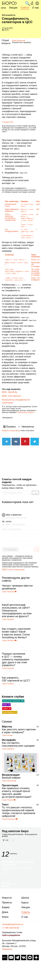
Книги (5, 916)
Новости (7, 897)
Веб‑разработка (8, 417)
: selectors (11, 396)
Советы (24, 7)
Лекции (13, 7)
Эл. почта (6, 521)
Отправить (10, 549)
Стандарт (8, 122)
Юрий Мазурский (18, 40)
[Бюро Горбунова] (9, 3)
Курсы (24, 902)
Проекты (7, 902)
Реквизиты (7, 949)
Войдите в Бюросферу (10, 430)
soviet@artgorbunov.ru (12, 924)
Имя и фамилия (13, 515)
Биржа (5, 907)
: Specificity (9, 392)
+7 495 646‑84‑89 (10, 928)
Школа (25, 897)
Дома (5, 912)
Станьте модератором (16, 569)
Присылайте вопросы (25, 412)
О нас (35, 7)
